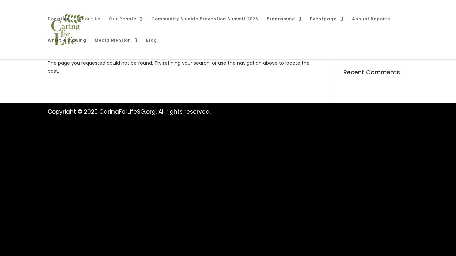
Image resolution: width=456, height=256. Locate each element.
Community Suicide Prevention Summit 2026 (204, 19)
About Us (89, 19)
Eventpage (323, 19)
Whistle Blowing (67, 40)
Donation (59, 19)
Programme (281, 19)
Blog (151, 40)
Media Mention (113, 40)
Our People (122, 19)
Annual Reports (371, 19)
